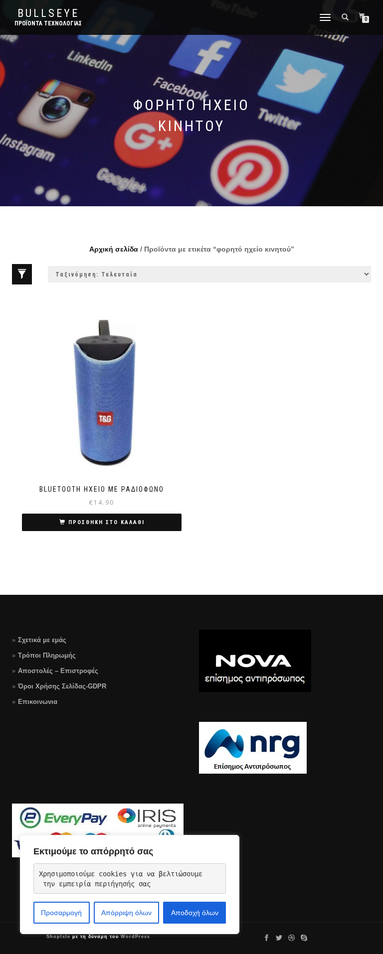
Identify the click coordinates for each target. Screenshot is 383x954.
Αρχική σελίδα (113, 249)
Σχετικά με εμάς (42, 640)
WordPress (134, 936)
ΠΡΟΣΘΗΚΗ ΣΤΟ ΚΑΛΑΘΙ (106, 522)
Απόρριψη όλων (126, 913)
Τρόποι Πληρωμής (47, 655)
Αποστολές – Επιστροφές (58, 671)
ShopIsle (59, 936)
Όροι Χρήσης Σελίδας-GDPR (62, 686)
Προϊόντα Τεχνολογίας (48, 23)
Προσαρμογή (61, 913)
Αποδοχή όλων (194, 913)
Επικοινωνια (37, 701)
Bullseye (48, 13)
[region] (129, 884)
